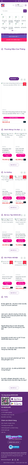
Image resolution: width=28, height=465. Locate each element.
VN (26, 1)
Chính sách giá (5, 430)
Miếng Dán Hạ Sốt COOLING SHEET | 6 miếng (7, 150)
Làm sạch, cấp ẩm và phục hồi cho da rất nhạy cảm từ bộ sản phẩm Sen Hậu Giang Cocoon (13, 315)
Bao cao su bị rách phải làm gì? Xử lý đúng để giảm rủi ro (13, 358)
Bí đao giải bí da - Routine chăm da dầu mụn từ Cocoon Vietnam (14, 304)
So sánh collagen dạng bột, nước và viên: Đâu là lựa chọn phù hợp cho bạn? (14, 379)
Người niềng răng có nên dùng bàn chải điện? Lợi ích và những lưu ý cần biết (13, 327)
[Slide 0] (14, 33)
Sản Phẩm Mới (13, 36)
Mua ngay (13, 78)
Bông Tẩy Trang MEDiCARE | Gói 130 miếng (16, 235)
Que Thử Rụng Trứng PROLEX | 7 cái (20, 150)
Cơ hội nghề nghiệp (6, 412)
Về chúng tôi (4, 410)
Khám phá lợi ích (14, 442)
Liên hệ (3, 432)
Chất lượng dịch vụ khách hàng (9, 427)
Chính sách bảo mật (21, 462)
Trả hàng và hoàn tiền (7, 425)
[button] (19, 5)
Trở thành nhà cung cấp (7, 414)
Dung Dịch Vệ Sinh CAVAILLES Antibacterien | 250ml (21, 278)
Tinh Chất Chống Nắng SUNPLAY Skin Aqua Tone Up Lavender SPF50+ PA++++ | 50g (14, 112)
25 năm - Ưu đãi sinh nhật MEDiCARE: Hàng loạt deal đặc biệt (13, 348)
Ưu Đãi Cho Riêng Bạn (13, 39)
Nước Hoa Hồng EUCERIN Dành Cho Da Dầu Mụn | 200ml (10, 193)
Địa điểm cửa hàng (6, 417)
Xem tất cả (13, 164)
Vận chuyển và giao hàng (8, 423)
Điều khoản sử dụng (9, 462)
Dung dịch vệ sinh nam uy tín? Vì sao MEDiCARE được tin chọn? (13, 338)
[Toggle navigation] (25, 5)
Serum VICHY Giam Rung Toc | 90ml (7, 277)
